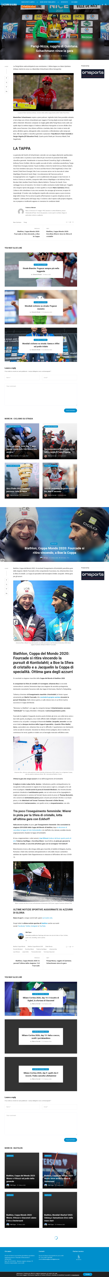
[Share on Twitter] (6, 82)
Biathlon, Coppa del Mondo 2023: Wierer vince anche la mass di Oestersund (58, 1179)
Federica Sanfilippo (41, 949)
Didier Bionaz (48, 946)
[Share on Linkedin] (6, 91)
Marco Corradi (14, 456)
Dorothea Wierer (29, 949)
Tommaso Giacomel (49, 952)
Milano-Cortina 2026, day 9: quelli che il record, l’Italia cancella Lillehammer (41, 1074)
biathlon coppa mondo (19, 946)
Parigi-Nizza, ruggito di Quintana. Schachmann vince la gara (59, 962)
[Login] (102, 4)
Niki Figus (46, 557)
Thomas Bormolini (36, 952)
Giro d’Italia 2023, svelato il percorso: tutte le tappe (18, 489)
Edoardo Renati (37, 274)
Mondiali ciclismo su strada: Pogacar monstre (41, 307)
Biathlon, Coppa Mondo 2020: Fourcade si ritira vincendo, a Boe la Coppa (27, 233)
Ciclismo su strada (53, 41)
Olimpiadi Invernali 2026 (40, 994)
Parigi (25, 222)
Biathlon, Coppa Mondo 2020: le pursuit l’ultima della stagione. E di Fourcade (27, 963)
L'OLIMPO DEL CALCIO (28, 6)
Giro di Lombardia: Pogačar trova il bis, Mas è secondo (59, 489)
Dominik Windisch (18, 949)
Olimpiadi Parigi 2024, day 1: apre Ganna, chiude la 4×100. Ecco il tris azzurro (21, 449)
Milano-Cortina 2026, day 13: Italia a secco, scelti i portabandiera (41, 1036)
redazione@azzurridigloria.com (50, 1259)
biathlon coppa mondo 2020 (35, 946)
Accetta (87, 1274)
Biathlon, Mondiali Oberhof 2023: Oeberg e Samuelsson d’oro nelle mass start (58, 1218)
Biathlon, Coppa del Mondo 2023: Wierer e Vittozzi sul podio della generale (20, 1179)
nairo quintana (17, 222)
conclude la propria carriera (50, 697)
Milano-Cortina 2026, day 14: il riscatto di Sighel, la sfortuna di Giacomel (41, 999)
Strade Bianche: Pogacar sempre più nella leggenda (41, 269)
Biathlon (53, 543)
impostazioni (75, 1275)
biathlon (45, 923)
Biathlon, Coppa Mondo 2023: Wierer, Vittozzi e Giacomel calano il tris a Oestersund (21, 1218)
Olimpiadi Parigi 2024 (13, 426)
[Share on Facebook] (6, 78)
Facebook (21, 926)
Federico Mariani (46, 56)
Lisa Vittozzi (16, 952)
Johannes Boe (53, 949)
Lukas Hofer (25, 952)
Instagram (34, 926)
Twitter (27, 926)
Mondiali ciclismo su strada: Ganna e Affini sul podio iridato (40, 345)
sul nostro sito (47, 918)
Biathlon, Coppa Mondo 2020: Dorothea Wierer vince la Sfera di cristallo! (59, 233)
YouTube (42, 926)
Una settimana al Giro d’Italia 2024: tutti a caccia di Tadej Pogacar (59, 450)
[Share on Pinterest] (6, 87)
